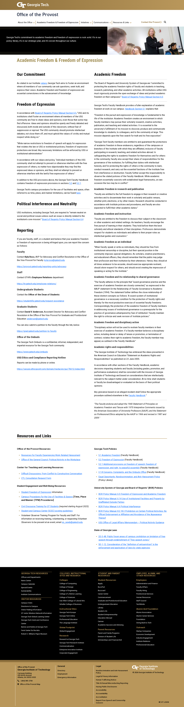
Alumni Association (144, 612)
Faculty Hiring (141, 590)
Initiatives (85, 22)
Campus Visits (26, 603)
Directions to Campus (29, 606)
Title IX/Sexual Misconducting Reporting (112, 683)
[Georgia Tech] (145, 667)
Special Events (26, 588)
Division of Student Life (107, 637)
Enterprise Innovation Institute (71, 650)
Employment (62, 674)
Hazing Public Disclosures (106, 687)
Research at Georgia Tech (69, 639)
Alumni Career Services (145, 616)
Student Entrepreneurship (107, 615)
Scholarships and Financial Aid (110, 640)
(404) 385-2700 (26, 681)
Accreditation (101, 697)
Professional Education (69, 619)
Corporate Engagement (69, 653)
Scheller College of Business (71, 604)
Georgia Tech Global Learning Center (35, 617)
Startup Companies (143, 631)
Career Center (103, 594)
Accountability (101, 693)
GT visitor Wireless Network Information (36, 613)
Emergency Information (67, 677)
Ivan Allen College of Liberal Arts (72, 601)
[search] (165, 22)
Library (100, 608)
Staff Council (141, 601)
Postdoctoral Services (144, 594)
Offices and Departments (31, 577)
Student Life (102, 611)
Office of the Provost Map (30, 684)
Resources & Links (121, 22)
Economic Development (145, 634)
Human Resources (143, 597)
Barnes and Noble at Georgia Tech (34, 627)
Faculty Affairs (142, 587)
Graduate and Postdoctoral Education (112, 601)
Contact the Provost (150, 22)
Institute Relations (143, 641)
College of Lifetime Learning (70, 594)
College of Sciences (67, 597)
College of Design (66, 587)
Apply (100, 583)
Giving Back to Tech (143, 623)
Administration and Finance (147, 583)
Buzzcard (101, 590)
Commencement (104, 597)
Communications (101, 22)
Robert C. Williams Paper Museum (34, 634)
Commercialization (67, 646)
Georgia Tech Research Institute (72, 643)
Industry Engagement (144, 638)
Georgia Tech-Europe (68, 612)
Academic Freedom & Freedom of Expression (57, 22)
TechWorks (140, 604)
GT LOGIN (165, 702)
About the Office (25, 22)
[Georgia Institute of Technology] (33, 4)
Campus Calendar (28, 584)
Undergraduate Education (108, 604)
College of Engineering (68, 590)
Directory (61, 671)
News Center (26, 581)
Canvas (101, 621)
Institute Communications (31, 594)
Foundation (140, 619)
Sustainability (26, 591)
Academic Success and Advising (111, 625)
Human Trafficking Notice (106, 680)
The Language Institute (68, 623)
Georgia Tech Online (67, 616)
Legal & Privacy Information (107, 676)
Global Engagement (67, 631)
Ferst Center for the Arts (30, 630)
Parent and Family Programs (108, 633)
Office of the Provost (37, 14)
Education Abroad (105, 618)
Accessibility (101, 690)
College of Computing (68, 583)
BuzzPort (101, 587)
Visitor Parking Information (31, 610)
